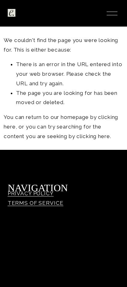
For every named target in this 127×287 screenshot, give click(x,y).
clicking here (93, 136)
